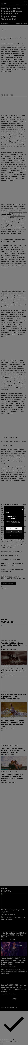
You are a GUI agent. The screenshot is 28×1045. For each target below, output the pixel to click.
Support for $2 (14, 528)
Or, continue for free (14, 535)
